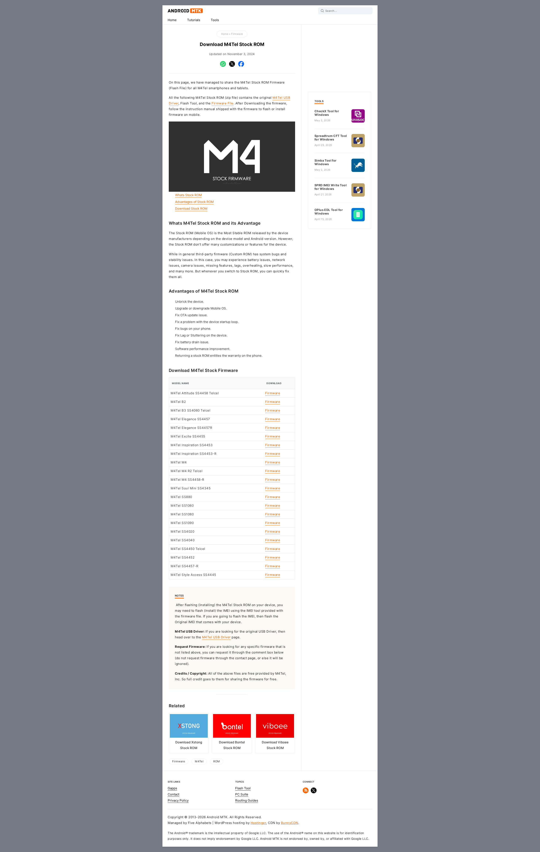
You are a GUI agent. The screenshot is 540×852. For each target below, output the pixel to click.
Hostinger (258, 823)
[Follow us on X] (314, 792)
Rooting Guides (246, 800)
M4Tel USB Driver (216, 637)
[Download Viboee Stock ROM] (275, 727)
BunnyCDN (289, 823)
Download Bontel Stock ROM (232, 745)
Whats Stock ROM (188, 195)
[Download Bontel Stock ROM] (232, 727)
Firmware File (223, 103)
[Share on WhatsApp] (223, 66)
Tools (215, 20)
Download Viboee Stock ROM (275, 745)
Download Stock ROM (191, 209)
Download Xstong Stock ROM (188, 745)
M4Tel (199, 761)
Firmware (237, 33)
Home (172, 20)
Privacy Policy (178, 800)
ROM (216, 761)
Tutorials (193, 20)
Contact (173, 794)
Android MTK (185, 10)
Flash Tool (243, 788)
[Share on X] (232, 66)
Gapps (172, 788)
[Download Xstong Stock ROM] (189, 727)
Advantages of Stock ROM (194, 202)
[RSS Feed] (306, 792)
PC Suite (241, 794)
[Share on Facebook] (241, 66)
